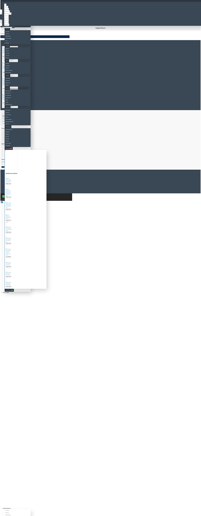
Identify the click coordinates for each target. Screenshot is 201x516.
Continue (3, 36)
